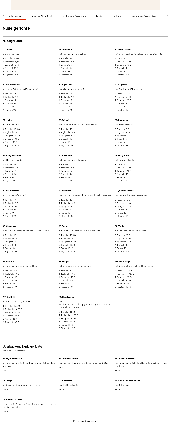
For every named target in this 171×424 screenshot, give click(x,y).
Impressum (91, 421)
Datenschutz (78, 421)
